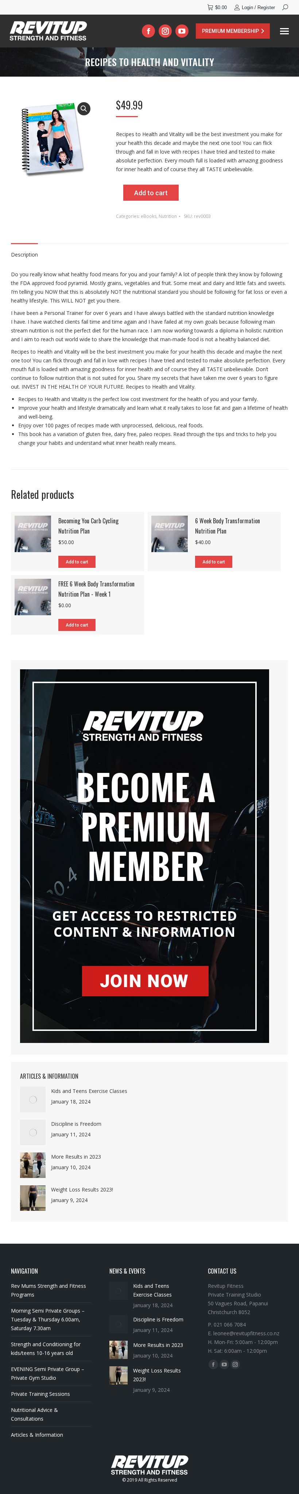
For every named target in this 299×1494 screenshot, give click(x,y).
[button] (83, 108)
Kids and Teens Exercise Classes (89, 1090)
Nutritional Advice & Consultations (34, 1414)
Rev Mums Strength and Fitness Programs (48, 1290)
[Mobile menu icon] (284, 31)
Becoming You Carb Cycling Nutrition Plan (88, 525)
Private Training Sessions (40, 1393)
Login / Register (258, 7)
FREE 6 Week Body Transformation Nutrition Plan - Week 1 (96, 588)
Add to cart (151, 193)
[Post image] (33, 1099)
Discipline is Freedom (76, 1123)
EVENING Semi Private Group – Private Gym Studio (47, 1373)
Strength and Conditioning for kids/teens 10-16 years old (46, 1348)
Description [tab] (24, 254)
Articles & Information (37, 1434)
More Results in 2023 (76, 1156)
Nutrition (168, 216)
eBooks (148, 216)
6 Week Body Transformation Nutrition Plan (227, 525)
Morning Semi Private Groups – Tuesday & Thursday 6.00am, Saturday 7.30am (48, 1319)
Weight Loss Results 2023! (82, 1189)
